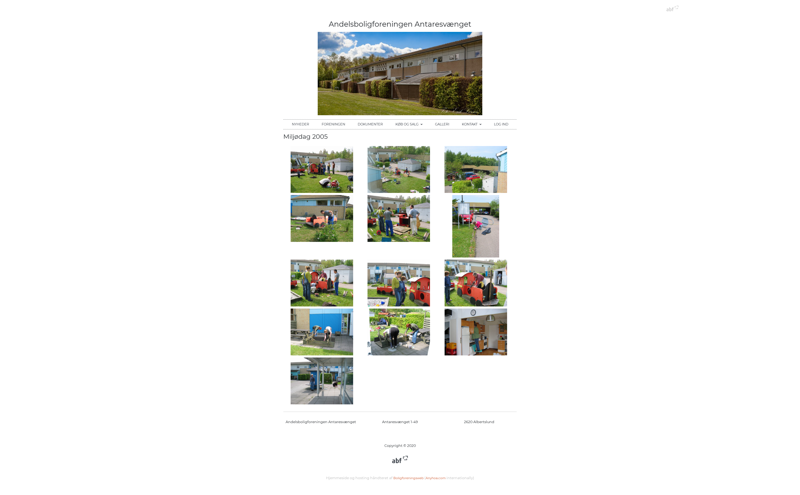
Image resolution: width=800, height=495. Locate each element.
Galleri (442, 124)
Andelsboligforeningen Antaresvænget (400, 24)
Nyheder (300, 124)
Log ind (501, 124)
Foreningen (333, 124)
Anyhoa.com (436, 478)
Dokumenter (370, 124)
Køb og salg (407, 124)
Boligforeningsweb (408, 478)
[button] (409, 124)
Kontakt (470, 124)
